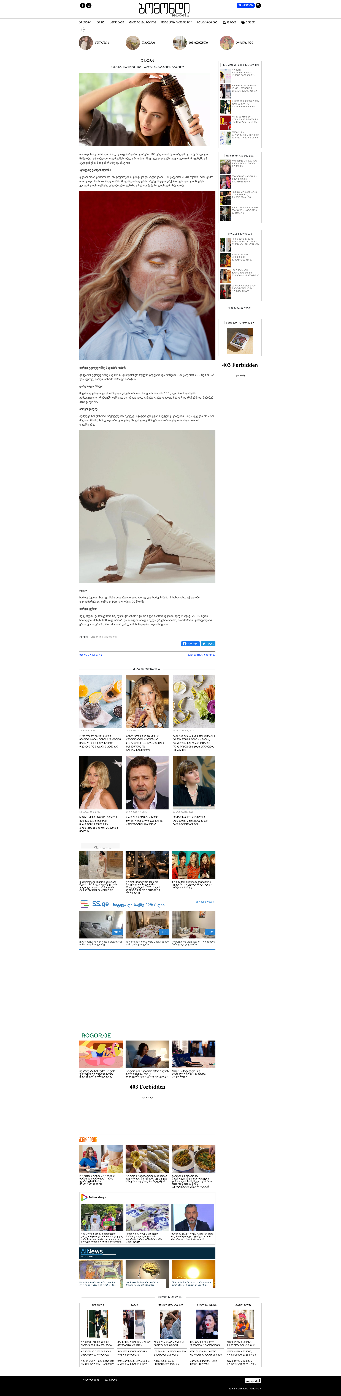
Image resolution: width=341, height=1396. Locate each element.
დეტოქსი (148, 42)
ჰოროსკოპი (244, 42)
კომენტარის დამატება (201, 655)
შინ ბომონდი (198, 42)
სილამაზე (117, 22)
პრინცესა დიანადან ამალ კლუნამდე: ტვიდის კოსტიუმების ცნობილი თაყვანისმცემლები (245, 90)
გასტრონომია (207, 22)
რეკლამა (111, 1379)
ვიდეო (250, 22)
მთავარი (85, 22)
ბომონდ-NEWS (207, 1304)
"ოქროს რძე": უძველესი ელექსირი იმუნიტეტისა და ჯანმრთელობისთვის (190, 821)
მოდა (100, 22)
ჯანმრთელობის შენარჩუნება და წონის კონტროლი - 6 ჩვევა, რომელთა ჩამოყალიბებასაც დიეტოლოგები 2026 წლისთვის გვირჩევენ (194, 743)
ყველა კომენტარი (90, 655)
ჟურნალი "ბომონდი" (176, 22)
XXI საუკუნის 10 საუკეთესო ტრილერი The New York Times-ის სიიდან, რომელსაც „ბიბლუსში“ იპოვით (245, 122)
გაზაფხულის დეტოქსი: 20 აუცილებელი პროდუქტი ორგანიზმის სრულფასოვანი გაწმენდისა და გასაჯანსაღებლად (145, 743)
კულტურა (102, 42)
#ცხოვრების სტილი (104, 637)
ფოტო (231, 22)
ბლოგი (247, 5)
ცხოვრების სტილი (142, 22)
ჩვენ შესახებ (91, 1379)
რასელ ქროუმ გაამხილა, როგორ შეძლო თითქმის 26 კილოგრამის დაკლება (144, 821)
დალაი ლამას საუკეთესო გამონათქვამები (242, 257)
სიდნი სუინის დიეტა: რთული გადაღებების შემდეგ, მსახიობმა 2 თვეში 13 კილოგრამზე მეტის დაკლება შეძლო (98, 824)
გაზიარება (193, 643)
